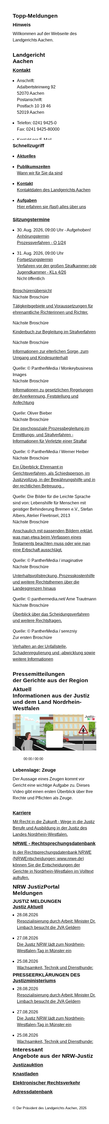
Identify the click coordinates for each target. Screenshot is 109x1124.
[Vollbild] (90, 761)
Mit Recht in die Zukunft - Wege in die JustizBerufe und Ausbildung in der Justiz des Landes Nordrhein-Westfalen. (54, 828)
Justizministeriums (46, 977)
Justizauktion (28, 1065)
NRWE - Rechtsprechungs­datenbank (54, 843)
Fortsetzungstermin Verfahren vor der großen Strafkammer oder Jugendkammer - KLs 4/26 (57, 265)
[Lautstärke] (61, 759)
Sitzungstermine (31, 219)
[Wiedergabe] (17, 761)
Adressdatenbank (33, 1091)
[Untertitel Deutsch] (80, 761)
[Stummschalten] (49, 761)
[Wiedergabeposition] (54, 752)
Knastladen (25, 1073)
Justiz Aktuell (37, 904)
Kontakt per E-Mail (34, 139)
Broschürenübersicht (32, 290)
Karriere (22, 812)
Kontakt (21, 70)
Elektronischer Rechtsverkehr (46, 1082)
